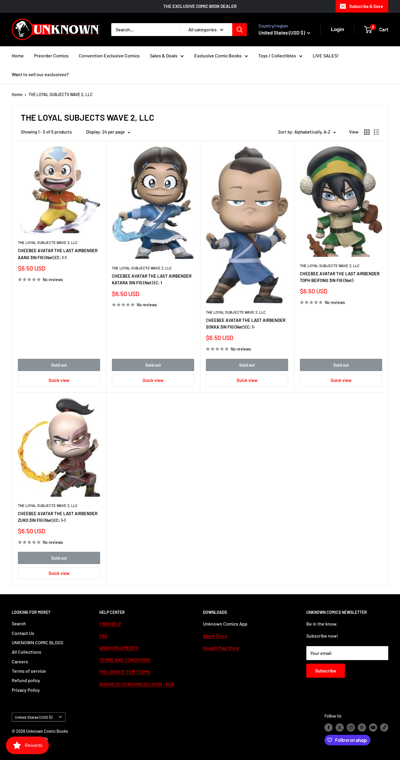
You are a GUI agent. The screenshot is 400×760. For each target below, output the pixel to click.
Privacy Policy (26, 690)
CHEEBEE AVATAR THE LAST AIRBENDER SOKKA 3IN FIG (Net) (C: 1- (246, 323)
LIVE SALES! (326, 55)
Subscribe (325, 670)
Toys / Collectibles (277, 55)
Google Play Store (221, 647)
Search (19, 623)
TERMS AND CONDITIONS (124, 659)
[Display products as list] (376, 132)
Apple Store (215, 635)
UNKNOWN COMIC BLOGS (37, 642)
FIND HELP (110, 623)
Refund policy (26, 680)
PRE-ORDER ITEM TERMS (124, 671)
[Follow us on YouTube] (373, 727)
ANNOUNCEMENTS (118, 647)
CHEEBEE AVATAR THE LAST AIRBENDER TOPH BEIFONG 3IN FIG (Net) (340, 277)
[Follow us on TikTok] (384, 727)
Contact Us (23, 633)
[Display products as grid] (367, 132)
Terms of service (29, 671)
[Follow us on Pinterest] (362, 727)
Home (18, 55)
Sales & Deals (163, 55)
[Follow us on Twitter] (340, 727)
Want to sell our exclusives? (40, 74)
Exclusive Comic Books (218, 55)
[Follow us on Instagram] (351, 727)
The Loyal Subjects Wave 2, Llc (48, 242)
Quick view (59, 380)
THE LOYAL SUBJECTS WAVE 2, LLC (60, 94)
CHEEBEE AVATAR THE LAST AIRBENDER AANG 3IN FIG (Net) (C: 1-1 (58, 254)
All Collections (26, 652)
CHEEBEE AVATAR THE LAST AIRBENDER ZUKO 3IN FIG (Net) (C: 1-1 (58, 517)
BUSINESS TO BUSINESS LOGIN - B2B (136, 684)
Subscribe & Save (366, 6)
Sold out (59, 365)
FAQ (103, 635)
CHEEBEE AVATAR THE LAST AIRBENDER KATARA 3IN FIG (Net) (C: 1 (152, 279)
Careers (20, 661)
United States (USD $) (33, 717)
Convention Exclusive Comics (109, 55)
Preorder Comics (51, 55)
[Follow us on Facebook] (328, 727)
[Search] (239, 29)
